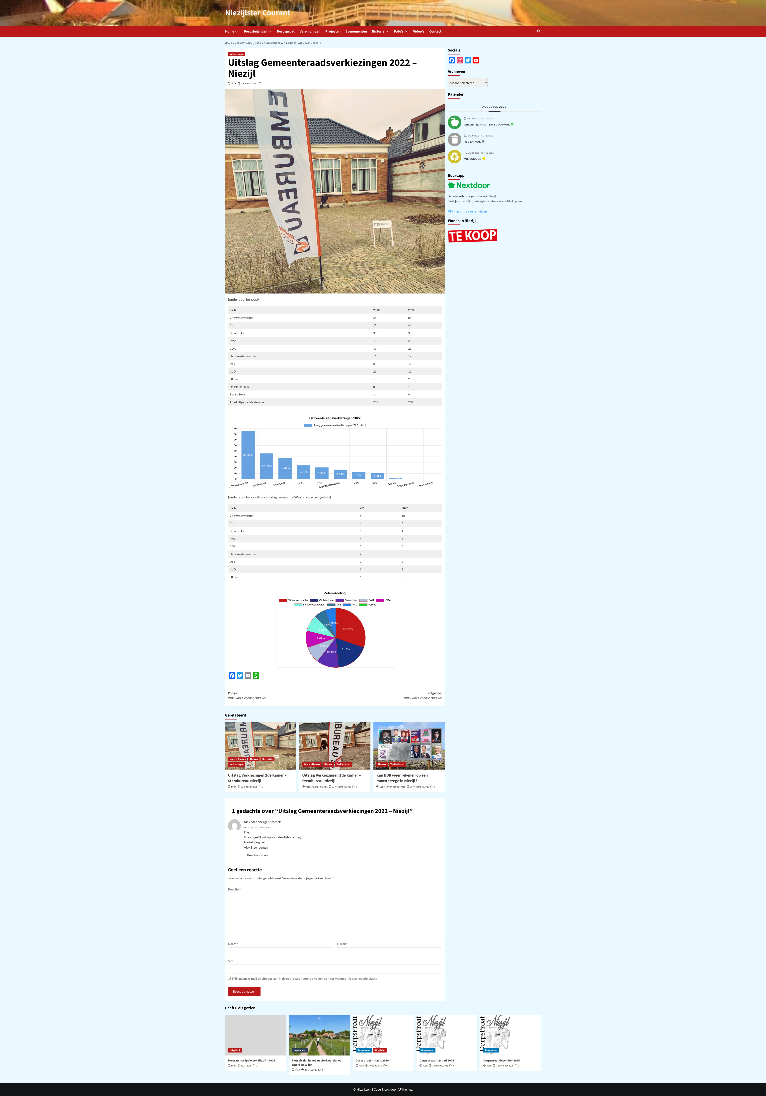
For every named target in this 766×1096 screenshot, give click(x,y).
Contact (435, 31)
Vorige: (247, 696)
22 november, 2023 (341, 787)
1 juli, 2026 (246, 1065)
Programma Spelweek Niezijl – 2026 (251, 1060)
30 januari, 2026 (440, 1065)
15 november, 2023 (419, 787)
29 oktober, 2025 (249, 787)
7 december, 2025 (504, 1065)
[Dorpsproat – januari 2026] (447, 1035)
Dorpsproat (286, 31)
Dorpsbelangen (255, 31)
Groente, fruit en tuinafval (487, 124)
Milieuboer (472, 158)
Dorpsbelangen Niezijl (316, 787)
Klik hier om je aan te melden (467, 211)
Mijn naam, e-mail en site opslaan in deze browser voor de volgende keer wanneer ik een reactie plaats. (305, 978)
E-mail (342, 944)
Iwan (234, 83)
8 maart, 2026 (375, 1065)
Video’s (418, 31)
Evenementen (356, 31)
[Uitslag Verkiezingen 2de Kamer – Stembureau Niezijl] (260, 746)
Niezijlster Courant (257, 13)
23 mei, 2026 (311, 1070)
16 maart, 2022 (249, 83)
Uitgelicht (267, 759)
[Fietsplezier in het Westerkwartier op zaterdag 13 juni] (319, 1035)
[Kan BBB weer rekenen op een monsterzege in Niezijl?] (409, 746)
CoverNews (382, 1089)
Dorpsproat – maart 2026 (372, 1060)
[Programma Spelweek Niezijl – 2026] (255, 1035)
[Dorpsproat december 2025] (510, 1035)
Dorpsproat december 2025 (501, 1060)
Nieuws (254, 759)
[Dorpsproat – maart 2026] (383, 1035)
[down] (236, 31)
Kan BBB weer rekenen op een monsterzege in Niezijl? (402, 778)
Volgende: (423, 696)
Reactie (234, 889)
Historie (378, 31)
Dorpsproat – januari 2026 (437, 1060)
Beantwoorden (257, 855)
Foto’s (399, 31)
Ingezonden (300, 1050)
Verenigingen (310, 31)
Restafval (472, 141)
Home (229, 31)
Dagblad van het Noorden (393, 787)
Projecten (333, 31)
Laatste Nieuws (238, 759)
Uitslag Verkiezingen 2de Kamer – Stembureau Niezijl (257, 778)
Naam (233, 944)
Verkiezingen (237, 54)
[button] (538, 31)
